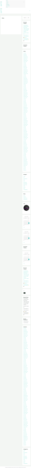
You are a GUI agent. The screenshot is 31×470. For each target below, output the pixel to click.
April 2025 (24, 65)
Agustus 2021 (25, 112)
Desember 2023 (25, 79)
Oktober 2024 (25, 72)
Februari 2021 (25, 118)
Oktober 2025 (25, 59)
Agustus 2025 (25, 61)
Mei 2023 (24, 361)
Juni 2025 (24, 338)
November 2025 (25, 332)
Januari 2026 (25, 55)
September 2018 (25, 425)
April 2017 (24, 170)
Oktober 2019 (25, 136)
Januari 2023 (25, 91)
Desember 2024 (25, 344)
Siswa (24, 188)
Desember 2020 (25, 120)
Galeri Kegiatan (8, 5)
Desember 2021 (25, 107)
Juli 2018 (24, 153)
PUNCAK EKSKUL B (25, 36)
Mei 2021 (24, 114)
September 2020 (25, 124)
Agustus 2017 (25, 165)
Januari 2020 (25, 132)
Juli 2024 (24, 74)
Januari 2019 (25, 420)
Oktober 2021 (25, 109)
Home (7, 0)
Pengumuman (25, 184)
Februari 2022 (25, 379)
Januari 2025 (25, 68)
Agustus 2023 (25, 83)
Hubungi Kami (7, 4)
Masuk (24, 195)
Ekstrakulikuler (25, 178)
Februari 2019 (25, 144)
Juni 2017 (24, 167)
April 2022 (24, 102)
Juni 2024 (24, 350)
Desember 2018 (25, 147)
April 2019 (24, 142)
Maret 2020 (24, 130)
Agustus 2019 (25, 138)
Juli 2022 (24, 373)
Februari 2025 (25, 67)
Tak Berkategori (25, 189)
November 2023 (25, 355)
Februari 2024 (25, 78)
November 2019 (25, 135)
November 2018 (25, 148)
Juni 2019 (24, 414)
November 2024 (25, 71)
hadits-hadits (25, 182)
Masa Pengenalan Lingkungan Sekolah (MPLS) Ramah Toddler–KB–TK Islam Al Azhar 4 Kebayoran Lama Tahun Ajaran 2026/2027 (26, 28)
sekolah (24, 187)
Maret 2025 (24, 66)
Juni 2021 (24, 113)
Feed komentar (25, 198)
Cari (23, 290)
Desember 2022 (25, 367)
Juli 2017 (24, 166)
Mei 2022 (24, 101)
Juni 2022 (24, 100)
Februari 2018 (25, 159)
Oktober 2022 (25, 95)
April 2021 (24, 390)
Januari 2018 (25, 160)
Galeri (24, 453)
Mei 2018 (24, 155)
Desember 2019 (25, 408)
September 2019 (25, 137)
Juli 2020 (24, 126)
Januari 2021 (25, 119)
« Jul (24, 227)
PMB (24, 459)
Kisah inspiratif (25, 183)
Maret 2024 (24, 77)
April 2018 (24, 431)
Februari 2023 (25, 90)
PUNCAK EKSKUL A (26, 35)
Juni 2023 (24, 85)
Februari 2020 (25, 131)
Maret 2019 (24, 143)
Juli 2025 (24, 62)
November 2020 (25, 396)
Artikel (24, 176)
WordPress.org (25, 199)
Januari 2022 (25, 106)
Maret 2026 (24, 54)
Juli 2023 (24, 84)
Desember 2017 (25, 161)
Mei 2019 (24, 141)
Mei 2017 (24, 443)
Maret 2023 (24, 89)
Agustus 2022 (25, 97)
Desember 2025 (25, 56)
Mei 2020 (24, 402)
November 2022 (25, 94)
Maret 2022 (24, 103)
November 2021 (25, 108)
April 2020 (24, 129)
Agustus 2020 (25, 125)
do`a (24, 177)
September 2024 (25, 73)
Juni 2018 (24, 154)
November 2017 (25, 437)
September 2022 (25, 96)
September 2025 (25, 60)
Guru (24, 181)
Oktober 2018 (25, 149)
